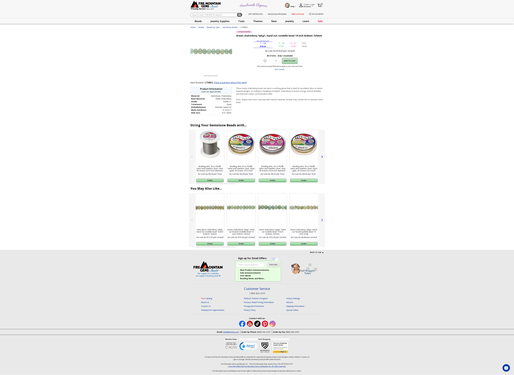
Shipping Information (295, 306)
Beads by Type (213, 27)
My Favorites (318, 14)
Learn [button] (306, 21)
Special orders (292, 310)
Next (322, 157)
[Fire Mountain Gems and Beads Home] (205, 5)
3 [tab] (279, 184)
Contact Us (206, 306)
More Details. (280, 69)
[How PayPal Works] (280, 348)
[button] (248, 346)
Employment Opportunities (212, 310)
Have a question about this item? (230, 82)
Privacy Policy (250, 310)
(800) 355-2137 (263, 332)
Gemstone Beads (230, 27)
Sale (320, 21)
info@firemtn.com (231, 332)
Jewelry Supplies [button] (220, 21)
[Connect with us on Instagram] (272, 323)
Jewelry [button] (289, 21)
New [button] (274, 21)
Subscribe (273, 264)
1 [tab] (197, 184)
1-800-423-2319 (257, 293)
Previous (192, 157)
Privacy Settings (293, 298)
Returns (289, 302)
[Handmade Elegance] (254, 5)
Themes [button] (258, 21)
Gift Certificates (255, 14)
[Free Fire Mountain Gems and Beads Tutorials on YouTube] (250, 323)
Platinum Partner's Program (256, 298)
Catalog (206, 298)
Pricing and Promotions (254, 306)
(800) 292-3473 (292, 332)
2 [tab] (238, 184)
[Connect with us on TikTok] (257, 323)
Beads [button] (198, 21)
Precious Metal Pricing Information (259, 302)
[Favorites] (265, 60)
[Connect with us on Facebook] (242, 323)
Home (193, 27)
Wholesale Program (277, 14)
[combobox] (216, 15)
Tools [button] (241, 21)
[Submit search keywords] (239, 15)
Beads (201, 27)
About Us (205, 302)
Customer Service (257, 289)
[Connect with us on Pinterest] (265, 323)
